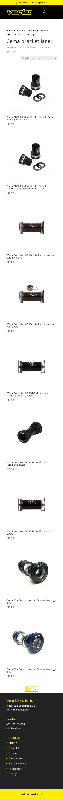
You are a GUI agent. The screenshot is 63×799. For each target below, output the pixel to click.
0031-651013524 (15, 724)
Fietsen (13, 753)
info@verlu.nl (13, 728)
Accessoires (15, 768)
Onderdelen (33, 30)
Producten (19, 30)
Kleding (13, 742)
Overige (13, 774)
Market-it (36, 794)
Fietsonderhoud (17, 763)
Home (9, 30)
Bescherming (16, 758)
